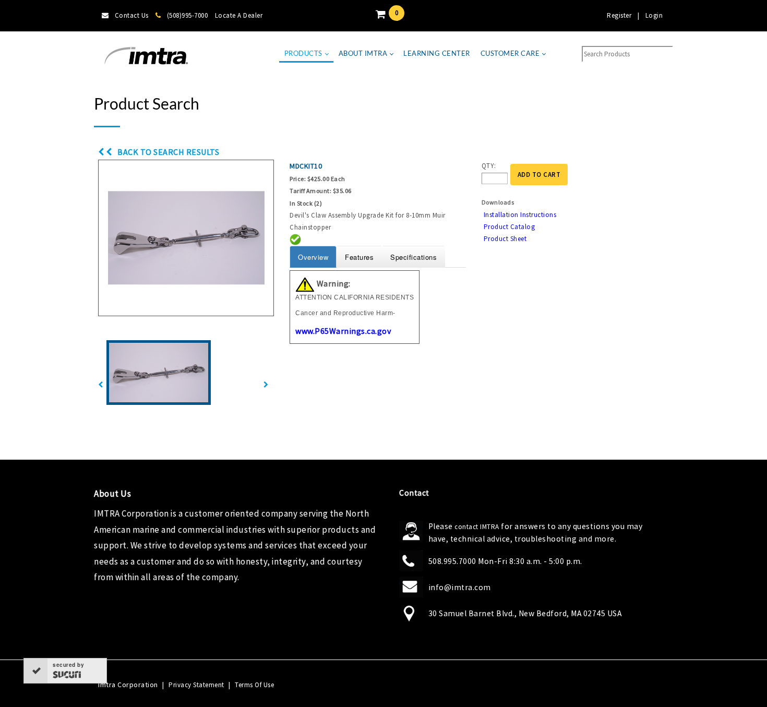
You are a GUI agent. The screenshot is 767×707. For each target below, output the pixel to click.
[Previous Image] (100, 384)
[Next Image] (266, 384)
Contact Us (132, 15)
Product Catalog (509, 226)
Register (619, 15)
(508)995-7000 (187, 15)
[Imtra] (146, 56)
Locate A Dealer (239, 15)
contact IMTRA (476, 526)
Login (654, 15)
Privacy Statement (196, 684)
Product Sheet (505, 238)
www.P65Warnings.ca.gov (343, 331)
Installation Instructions (520, 214)
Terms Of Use (254, 684)
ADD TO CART (539, 174)
